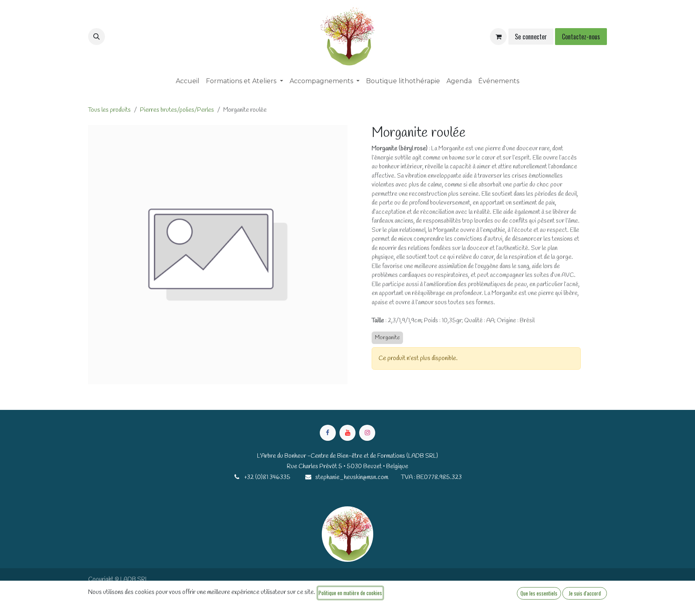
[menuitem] (188, 81)
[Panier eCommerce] (498, 36)
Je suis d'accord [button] (585, 593)
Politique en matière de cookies (350, 593)
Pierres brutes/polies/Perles (177, 110)
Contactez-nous (581, 36)
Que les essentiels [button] (538, 593)
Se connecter (531, 36)
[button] (96, 36)
